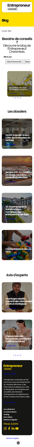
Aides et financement (14, 62)
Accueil (4, 31)
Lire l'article (13, 93)
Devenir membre (10, 374)
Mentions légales (12, 438)
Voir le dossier (10, 144)
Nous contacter (9, 402)
